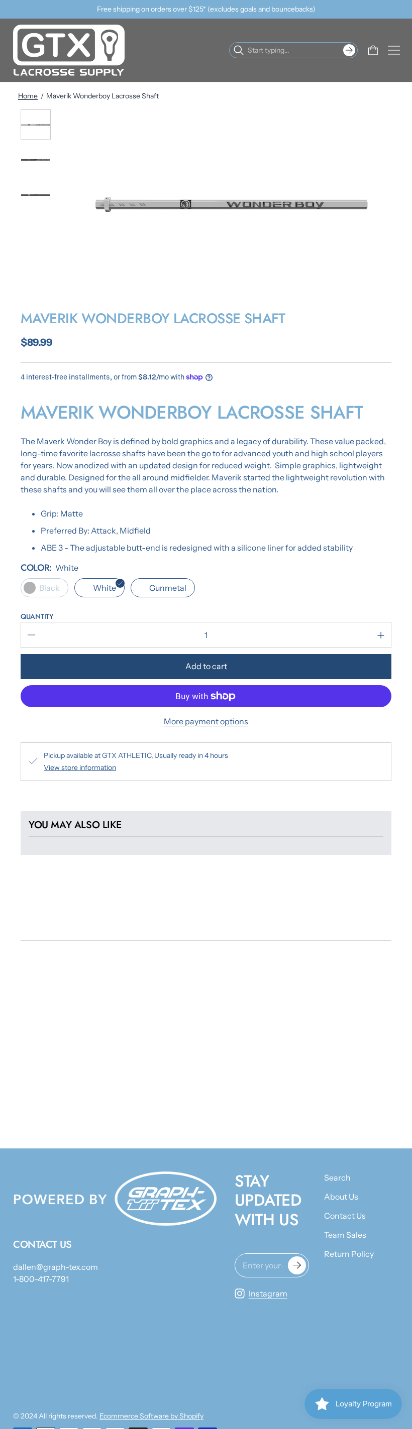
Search (337, 1178)
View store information (80, 767)
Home (28, 95)
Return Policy (349, 1254)
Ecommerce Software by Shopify (151, 1415)
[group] (36, 124)
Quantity (37, 616)
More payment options (206, 721)
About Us (341, 1197)
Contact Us (345, 1216)
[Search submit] (349, 50)
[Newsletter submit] (297, 1265)
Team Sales (345, 1235)
